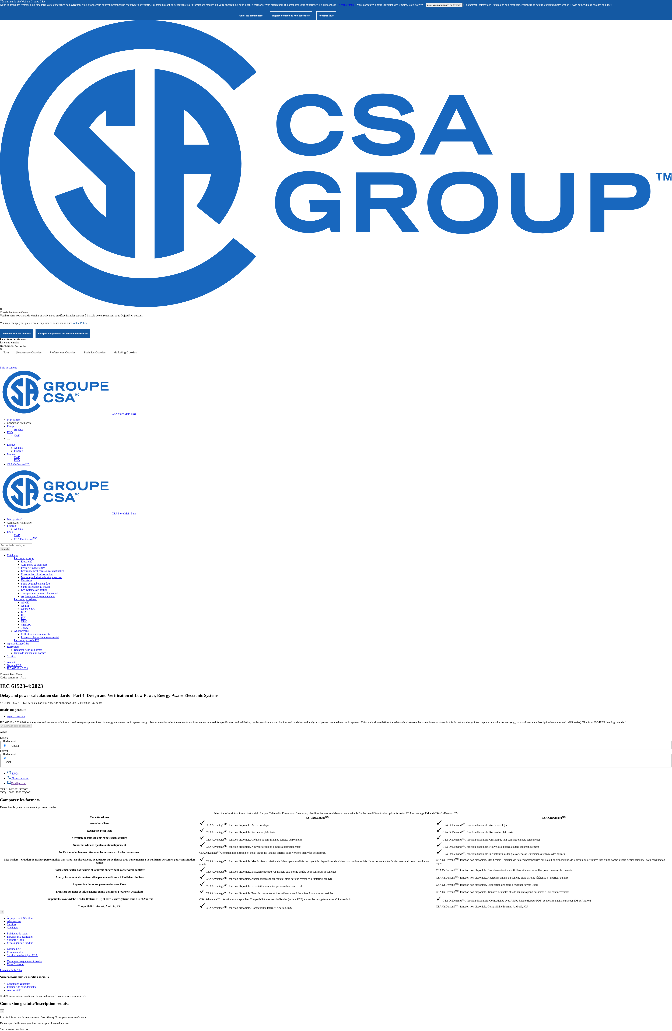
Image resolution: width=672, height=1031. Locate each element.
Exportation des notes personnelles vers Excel (99, 884)
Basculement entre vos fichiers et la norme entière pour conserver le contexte (99, 869)
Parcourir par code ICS (26, 640)
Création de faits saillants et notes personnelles (99, 837)
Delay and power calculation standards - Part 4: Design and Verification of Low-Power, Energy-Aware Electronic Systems (109, 695)
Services (11, 924)
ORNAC (26, 624)
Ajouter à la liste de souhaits (15, 726)
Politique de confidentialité (21, 986)
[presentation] (1, 309)
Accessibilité (14, 990)
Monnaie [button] (12, 454)
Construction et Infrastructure (37, 574)
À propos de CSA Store (20, 918)
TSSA (24, 627)
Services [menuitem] (11, 656)
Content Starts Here (11, 674)
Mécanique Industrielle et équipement (41, 577)
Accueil (11, 662)
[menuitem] (346, 561)
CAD (17, 435)
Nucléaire (26, 580)
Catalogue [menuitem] (12, 555)
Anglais (18, 429)
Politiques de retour (17, 933)
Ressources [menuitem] (13, 646)
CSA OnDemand (18, 464)
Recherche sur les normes (28, 649)
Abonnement (14, 921)
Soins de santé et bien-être (35, 583)
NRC (24, 621)
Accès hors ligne (99, 823)
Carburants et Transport (34, 564)
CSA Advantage (317, 817)
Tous (6, 352)
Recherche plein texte (99, 830)
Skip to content (8, 367)
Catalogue (12, 927)
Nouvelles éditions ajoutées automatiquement (99, 845)
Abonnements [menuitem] (21, 630)
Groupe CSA (14, 665)
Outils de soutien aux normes (30, 652)
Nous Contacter (15, 964)
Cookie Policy (79, 323)
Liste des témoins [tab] (9, 342)
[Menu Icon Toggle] (8, 439)
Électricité (26, 561)
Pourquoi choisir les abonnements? (40, 637)
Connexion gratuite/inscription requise (34, 1003)
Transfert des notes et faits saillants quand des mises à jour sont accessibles (99, 891)
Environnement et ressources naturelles (42, 570)
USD (10, 432)
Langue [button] (11, 444)
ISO (23, 618)
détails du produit (13, 710)
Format (4, 750)
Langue (4, 737)
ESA (23, 611)
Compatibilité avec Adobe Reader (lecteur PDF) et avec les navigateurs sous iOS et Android (99, 898)
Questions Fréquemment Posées (24, 961)
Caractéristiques (99, 817)
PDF (9, 761)
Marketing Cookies (125, 352)
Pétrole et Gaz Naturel (33, 567)
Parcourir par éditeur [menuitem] (25, 599)
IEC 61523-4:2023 (17, 668)
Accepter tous (346, 4)
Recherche (7, 346)
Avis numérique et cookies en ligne (591, 4)
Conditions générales (18, 983)
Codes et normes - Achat (13, 677)
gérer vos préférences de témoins (444, 5)
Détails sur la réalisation (20, 936)
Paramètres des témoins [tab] (13, 339)
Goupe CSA (28, 608)
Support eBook (15, 939)
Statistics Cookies (94, 352)
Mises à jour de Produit (20, 942)
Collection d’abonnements (35, 634)
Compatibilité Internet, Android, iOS (99, 906)
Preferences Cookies (63, 352)
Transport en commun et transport (39, 593)
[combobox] (16, 545)
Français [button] (11, 426)
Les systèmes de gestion (34, 589)
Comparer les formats (20, 800)
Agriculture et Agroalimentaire (38, 596)
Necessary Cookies (29, 352)
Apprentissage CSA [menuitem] (18, 643)
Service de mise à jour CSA (22, 955)
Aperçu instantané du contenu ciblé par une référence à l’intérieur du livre (99, 877)
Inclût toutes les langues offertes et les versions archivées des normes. (99, 852)
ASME (25, 602)
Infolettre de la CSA (11, 970)
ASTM (25, 605)
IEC (23, 615)
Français (18, 450)
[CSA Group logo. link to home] (336, 306)
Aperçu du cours (16, 716)
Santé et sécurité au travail (35, 586)
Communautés (15, 952)
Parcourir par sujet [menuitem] (24, 558)
